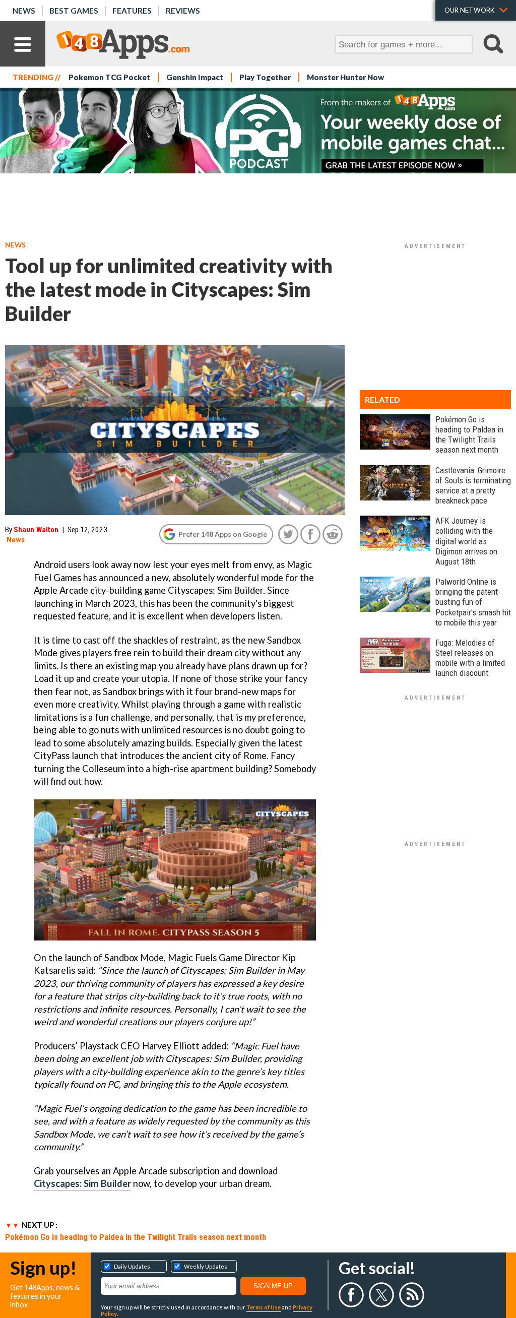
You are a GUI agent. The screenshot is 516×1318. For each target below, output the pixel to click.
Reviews (183, 10)
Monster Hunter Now (345, 77)
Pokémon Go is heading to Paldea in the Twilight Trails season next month (135, 1237)
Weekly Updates (205, 1266)
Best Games (73, 10)
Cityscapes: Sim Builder (82, 1183)
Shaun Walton (36, 529)
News (24, 10)
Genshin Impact (194, 77)
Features (132, 10)
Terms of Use (263, 1307)
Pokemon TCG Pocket (109, 77)
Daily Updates (132, 1266)
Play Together (265, 77)
